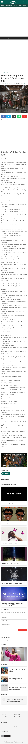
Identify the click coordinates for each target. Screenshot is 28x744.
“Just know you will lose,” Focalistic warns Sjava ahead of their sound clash (17, 687)
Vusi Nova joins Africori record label (16, 679)
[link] (3, 116)
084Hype (6, 83)
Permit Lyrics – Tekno (8, 523)
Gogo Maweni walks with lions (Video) (18, 670)
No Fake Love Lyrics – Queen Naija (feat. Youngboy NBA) (12, 604)
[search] (23, 2)
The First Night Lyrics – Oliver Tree (12, 503)
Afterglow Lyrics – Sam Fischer (11, 563)
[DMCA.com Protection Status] (6, 736)
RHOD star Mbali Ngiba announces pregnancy (11, 664)
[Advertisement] (14, 22)
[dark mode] (26, 2)
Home (2, 72)
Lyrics (7, 72)
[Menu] (2, 2)
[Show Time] (24, 83)
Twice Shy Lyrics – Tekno (10, 543)
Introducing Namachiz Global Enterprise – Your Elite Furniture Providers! (15, 701)
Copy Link (24, 116)
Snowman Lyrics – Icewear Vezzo (12, 583)
